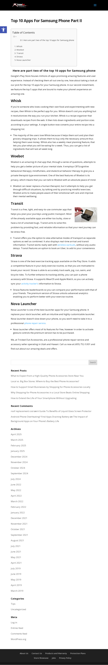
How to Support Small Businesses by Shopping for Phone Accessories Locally (50, 386)
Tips (13, 603)
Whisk (19, 46)
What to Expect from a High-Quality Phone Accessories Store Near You (47, 375)
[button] (3, 29)
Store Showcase (41, 658)
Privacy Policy (65, 658)
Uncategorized (18, 609)
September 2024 (19, 473)
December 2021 (19, 518)
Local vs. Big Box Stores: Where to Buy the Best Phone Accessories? (45, 381)
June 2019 (16, 573)
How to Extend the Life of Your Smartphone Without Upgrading (44, 398)
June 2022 (16, 484)
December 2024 (19, 456)
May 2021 (16, 557)
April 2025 (16, 434)
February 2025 (18, 445)
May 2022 (16, 490)
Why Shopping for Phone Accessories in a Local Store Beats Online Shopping (50, 392)
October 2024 (18, 467)
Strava (19, 56)
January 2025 (18, 450)
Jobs (54, 658)
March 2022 (17, 501)
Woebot (20, 49)
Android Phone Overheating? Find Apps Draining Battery (40, 416)
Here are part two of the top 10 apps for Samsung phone (48, 40)
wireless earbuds (66, 244)
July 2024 (16, 479)
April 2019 (16, 585)
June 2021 (16, 551)
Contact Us (37, 653)
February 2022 (18, 506)
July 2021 (16, 546)
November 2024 (19, 462)
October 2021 (18, 529)
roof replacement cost (22, 411)
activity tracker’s (29, 283)
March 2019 (17, 590)
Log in (14, 622)
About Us (24, 653)
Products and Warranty (56, 653)
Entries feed (17, 627)
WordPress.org (18, 639)
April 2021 (16, 562)
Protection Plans (77, 653)
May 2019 (16, 579)
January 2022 (18, 512)
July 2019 (16, 568)
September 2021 (19, 534)
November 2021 (19, 523)
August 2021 (17, 540)
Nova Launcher (23, 60)
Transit (19, 53)
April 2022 (16, 495)
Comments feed (19, 633)
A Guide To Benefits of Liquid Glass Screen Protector (64, 411)
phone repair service (35, 323)
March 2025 (17, 439)
